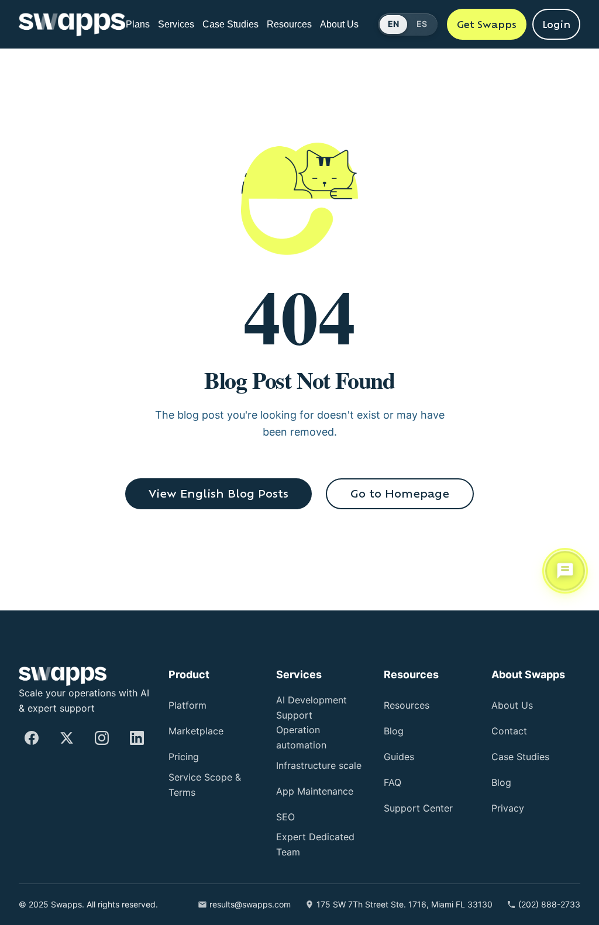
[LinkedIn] (137, 731)
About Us (339, 24)
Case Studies (228, 24)
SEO (286, 818)
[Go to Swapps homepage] (72, 24)
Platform (191, 698)
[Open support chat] (565, 571)
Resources (289, 19)
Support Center (423, 801)
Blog (395, 724)
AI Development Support (317, 701)
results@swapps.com (248, 905)
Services (181, 19)
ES (421, 23)
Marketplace (200, 724)
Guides (401, 750)
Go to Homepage (399, 493)
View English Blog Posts (218, 493)
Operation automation (307, 730)
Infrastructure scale (311, 760)
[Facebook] (31, 731)
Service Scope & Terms (207, 778)
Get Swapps (487, 24)
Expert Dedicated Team (317, 846)
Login (556, 24)
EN (393, 23)
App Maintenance (310, 791)
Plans (139, 19)
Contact (511, 724)
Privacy (509, 801)
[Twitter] (67, 731)
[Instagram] (102, 731)
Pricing (187, 750)
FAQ (393, 775)
